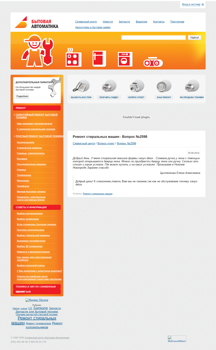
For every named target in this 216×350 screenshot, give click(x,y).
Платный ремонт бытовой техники (39, 136)
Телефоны (23, 186)
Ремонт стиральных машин (97, 193)
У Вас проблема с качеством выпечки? (39, 271)
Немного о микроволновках (33, 251)
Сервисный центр (84, 143)
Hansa (16, 308)
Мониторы (23, 180)
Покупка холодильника (30, 230)
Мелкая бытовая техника (31, 191)
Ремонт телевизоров (38, 323)
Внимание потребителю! (31, 241)
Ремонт (21, 108)
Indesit (24, 308)
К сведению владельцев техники (36, 129)
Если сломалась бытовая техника (36, 224)
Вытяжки (22, 158)
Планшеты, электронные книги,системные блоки (31, 198)
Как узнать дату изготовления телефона (34, 258)
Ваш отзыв (23, 291)
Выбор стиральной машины (33, 235)
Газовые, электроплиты (31, 153)
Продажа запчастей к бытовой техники (36, 314)
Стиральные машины (29, 147)
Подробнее (22, 96)
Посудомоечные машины (31, 164)
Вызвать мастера (81, 97)
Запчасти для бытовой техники (36, 311)
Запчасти (55, 308)
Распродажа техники (192, 97)
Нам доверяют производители (34, 123)
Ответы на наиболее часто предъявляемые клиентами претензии (39, 277)
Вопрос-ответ (136, 97)
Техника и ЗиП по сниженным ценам (36, 287)
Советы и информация (31, 207)
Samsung (40, 308)
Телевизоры (24, 175)
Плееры (21, 169)
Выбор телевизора (28, 219)
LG (30, 308)
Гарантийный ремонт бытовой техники (37, 116)
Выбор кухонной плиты (31, 265)
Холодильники (25, 142)
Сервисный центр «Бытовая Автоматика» (47, 337)
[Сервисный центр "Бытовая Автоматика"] (36, 27)
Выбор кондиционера (30, 213)
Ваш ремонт (164, 97)
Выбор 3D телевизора (29, 246)
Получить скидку (109, 97)
